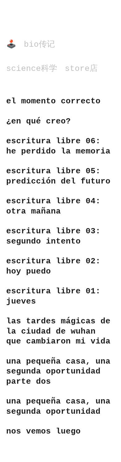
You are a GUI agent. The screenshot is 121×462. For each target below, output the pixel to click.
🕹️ (11, 44)
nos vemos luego (43, 431)
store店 (81, 68)
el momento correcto (53, 101)
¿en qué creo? (38, 121)
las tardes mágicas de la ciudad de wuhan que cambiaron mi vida (58, 331)
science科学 (31, 68)
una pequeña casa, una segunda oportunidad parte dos (58, 371)
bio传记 (39, 44)
